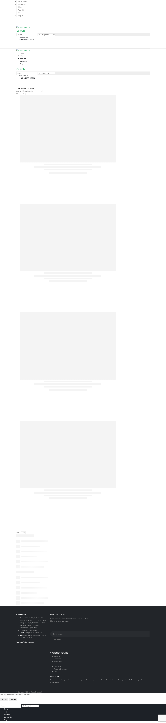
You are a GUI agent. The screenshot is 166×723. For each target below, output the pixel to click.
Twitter (25, 642)
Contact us (57, 659)
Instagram (31, 642)
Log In (20, 16)
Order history (58, 666)
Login (55, 671)
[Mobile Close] (1, 703)
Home (6, 709)
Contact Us (22, 4)
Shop (5, 712)
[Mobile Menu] (17, 23)
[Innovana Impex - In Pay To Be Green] (23, 27)
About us (57, 656)
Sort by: (19, 91)
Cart (19, 13)
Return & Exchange (60, 669)
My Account (22, 1)
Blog (20, 7)
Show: (18, 94)
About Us (7, 714)
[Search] (56, 73)
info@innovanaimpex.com (34, 633)
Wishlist (21, 10)
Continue (13, 699)
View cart (4, 699)
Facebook (19, 642)
